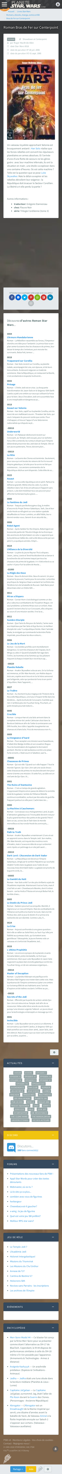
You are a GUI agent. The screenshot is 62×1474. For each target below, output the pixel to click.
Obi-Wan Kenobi (22, 1098)
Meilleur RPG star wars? (22, 1220)
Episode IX (15, 1080)
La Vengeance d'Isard (18, 737)
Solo (38, 148)
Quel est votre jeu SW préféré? (25, 1216)
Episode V (30, 1080)
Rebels (30, 1102)
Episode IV (45, 1076)
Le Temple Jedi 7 (18, 1246)
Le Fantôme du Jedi (17, 502)
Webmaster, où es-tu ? (21, 1186)
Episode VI (45, 1080)
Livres (46, 1091)
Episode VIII (38, 1084)
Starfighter (20, 1113)
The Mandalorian (41, 1116)
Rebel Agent (13, 525)
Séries (46, 1105)
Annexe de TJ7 (17, 1271)
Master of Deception (17, 973)
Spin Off (42, 1109)
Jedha (13, 1378)
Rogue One (44, 1102)
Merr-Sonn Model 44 (20, 1337)
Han (33, 148)
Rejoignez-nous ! (21, 1443)
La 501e (11, 455)
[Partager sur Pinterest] (31, 297)
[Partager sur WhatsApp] (37, 297)
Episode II (15, 1076)
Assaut (10, 478)
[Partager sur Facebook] (12, 297)
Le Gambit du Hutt (16, 879)
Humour (46, 1087)
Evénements (17, 1087)
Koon (16, 1397)
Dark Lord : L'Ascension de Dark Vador (27, 855)
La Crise (11, 926)
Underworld (13, 431)
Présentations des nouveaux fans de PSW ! (31, 1173)
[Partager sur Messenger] (18, 297)
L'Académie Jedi (18, 1251)
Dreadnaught (17, 1408)
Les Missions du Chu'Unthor (24, 1266)
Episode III (30, 1076)
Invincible (12, 1020)
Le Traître (12, 690)
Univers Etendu (20, 1120)
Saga (36, 1105)
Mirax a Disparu (15, 596)
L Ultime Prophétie (17, 949)
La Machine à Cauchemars (20, 808)
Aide (31, 1469)
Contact (7, 1443)
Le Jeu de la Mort (16, 643)
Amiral (43, 1415)
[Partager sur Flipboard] (44, 297)
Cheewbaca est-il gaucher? (23, 1206)
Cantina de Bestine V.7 (21, 1275)
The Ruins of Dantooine (19, 784)
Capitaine (41, 1390)
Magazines (29, 1094)
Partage (17, 1469)
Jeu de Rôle (17, 1091)
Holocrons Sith (17, 1280)
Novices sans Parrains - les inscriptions (29, 1285)
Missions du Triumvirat (21, 1261)
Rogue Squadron (20, 1105)
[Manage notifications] (55, 1449)
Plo (11, 1397)
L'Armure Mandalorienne (20, 337)
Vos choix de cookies (42, 1440)
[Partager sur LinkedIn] (50, 297)
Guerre (33, 1397)
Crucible (11, 714)
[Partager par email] (31, 303)
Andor (17, 1073)
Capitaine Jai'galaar (20, 1390)
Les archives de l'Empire (22, 1290)
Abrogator (15, 1405)
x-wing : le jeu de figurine (22, 1211)
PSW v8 (7, 1440)
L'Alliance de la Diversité (19, 549)
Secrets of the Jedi (17, 996)
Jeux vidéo (33, 1091)
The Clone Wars (19, 1116)
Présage (11, 384)
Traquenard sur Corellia (19, 360)
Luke (43, 172)
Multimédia (45, 1094)
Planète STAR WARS (27, 4)
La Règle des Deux (16, 572)
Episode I (41, 1073)
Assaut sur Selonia (16, 408)
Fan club (32, 1087)
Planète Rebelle (15, 667)
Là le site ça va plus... (20, 1191)
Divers (28, 1073)
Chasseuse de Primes (18, 761)
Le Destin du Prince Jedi (19, 902)
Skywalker (12, 176)
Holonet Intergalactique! (22, 1256)
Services (19, 1109)
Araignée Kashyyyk (19, 1366)
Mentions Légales (21, 1440)
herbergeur (16, 1201)
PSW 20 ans (17, 1102)
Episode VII (22, 1084)
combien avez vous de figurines (26, 1196)
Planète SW (41, 1098)
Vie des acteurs (41, 1120)
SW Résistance (39, 1113)
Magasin (14, 1094)
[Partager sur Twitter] (25, 297)
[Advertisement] (31, 253)
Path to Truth (14, 832)
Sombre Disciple (15, 619)
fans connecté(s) (27, 1148)
